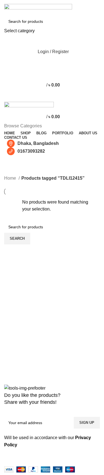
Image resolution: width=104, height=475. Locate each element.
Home (10, 178)
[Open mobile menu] (52, 96)
